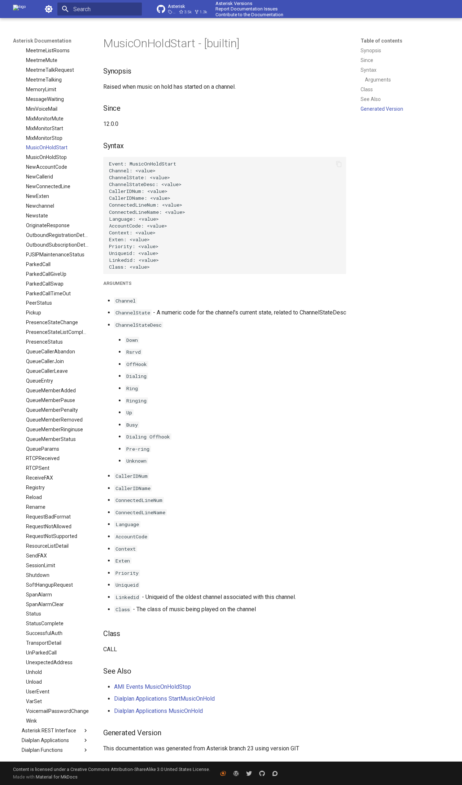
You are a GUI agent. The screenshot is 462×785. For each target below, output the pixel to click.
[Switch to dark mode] (49, 9)
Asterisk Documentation (42, 41)
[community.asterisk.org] (275, 773)
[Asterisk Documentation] (19, 9)
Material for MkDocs (57, 777)
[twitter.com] (249, 773)
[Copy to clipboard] (339, 164)
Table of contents (381, 41)
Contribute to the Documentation (249, 14)
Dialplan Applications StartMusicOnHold (164, 698)
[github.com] (262, 773)
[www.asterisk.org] (223, 773)
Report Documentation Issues (246, 9)
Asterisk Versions (233, 3)
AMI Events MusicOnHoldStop (152, 686)
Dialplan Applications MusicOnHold (158, 710)
